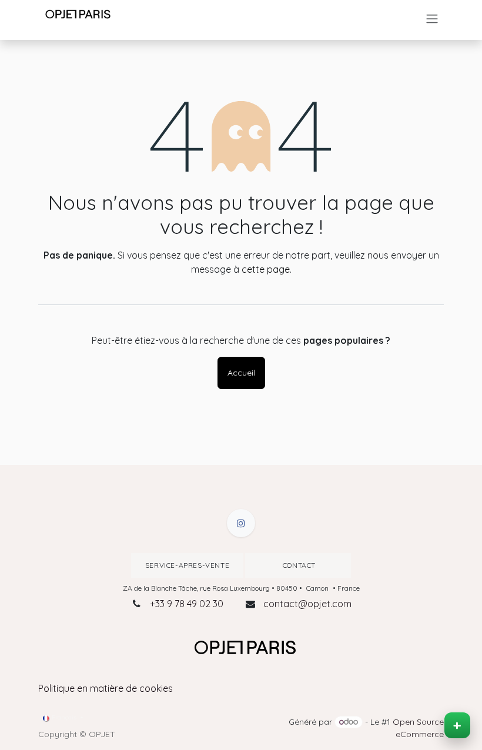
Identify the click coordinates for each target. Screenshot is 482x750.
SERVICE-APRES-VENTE (187, 565)
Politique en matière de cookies (105, 688)
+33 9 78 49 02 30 (186, 604)
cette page (266, 269)
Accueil (241, 372)
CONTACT (298, 565)
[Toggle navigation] (432, 18)
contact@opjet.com (307, 604)
